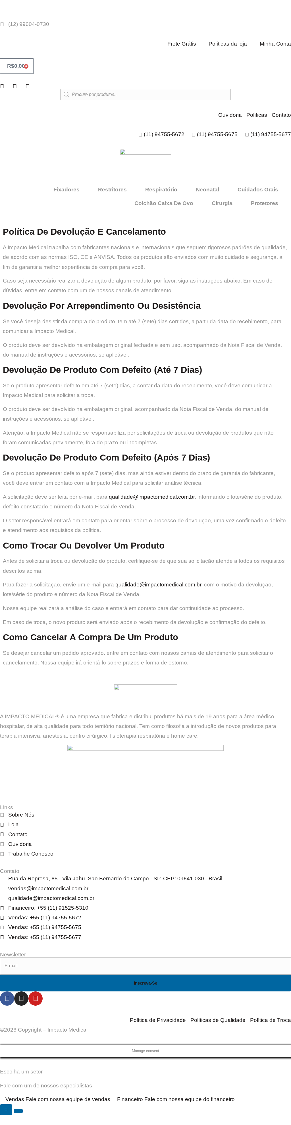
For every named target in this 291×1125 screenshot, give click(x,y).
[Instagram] (21, 998)
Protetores (264, 203)
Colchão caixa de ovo (163, 203)
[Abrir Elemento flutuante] (6, 1109)
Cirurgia (222, 203)
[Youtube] (35, 998)
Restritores (112, 190)
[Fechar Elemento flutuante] (18, 1111)
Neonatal (207, 190)
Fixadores (66, 190)
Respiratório (161, 190)
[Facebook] (7, 998)
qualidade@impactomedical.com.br (152, 497)
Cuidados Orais (258, 190)
